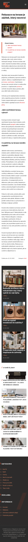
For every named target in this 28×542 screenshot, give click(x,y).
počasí (19, 86)
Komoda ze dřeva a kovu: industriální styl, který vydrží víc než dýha (14, 290)
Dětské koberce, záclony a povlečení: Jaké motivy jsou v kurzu (14, 400)
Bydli (25, 258)
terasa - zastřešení (8, 82)
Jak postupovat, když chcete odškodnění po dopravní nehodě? (12, 432)
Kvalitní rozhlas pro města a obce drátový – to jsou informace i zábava (14, 383)
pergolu (13, 124)
